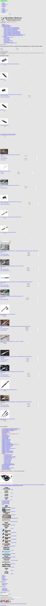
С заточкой (2, 173)
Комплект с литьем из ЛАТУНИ (4, 95)
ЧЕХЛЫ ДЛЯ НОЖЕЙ (5, 468)
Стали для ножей (6, 38)
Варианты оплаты (5, 4)
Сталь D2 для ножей (7, 462)
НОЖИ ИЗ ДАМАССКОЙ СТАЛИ (7, 445)
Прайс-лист (4, 578)
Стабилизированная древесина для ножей (10, 42)
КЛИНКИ (3, 453)
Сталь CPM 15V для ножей (8, 454)
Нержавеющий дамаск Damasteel (9, 463)
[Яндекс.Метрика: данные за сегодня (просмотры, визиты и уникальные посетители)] (3, 605)
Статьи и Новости (5, 579)
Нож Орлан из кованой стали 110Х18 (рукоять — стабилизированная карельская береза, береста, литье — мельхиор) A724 (19, 250)
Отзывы (3, 2)
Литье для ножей (3, 44)
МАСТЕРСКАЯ (4, 36)
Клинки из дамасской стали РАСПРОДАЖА (11, 29)
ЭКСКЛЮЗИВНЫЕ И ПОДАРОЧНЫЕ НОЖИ (9, 429)
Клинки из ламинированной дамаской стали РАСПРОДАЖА (13, 35)
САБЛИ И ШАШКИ (5, 438)
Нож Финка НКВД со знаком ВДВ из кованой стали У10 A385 (8, 232)
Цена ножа (2, 155)
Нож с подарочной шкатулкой (5, 376)
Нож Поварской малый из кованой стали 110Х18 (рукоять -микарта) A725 (9, 185)
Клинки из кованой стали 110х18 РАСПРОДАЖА (11, 27)
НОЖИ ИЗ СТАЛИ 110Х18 (6, 442)
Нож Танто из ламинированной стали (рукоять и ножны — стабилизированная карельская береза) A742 (16, 281)
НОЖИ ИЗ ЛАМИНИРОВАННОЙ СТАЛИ (10, 444)
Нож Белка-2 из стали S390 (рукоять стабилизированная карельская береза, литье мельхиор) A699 (15, 326)
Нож (1, 186)
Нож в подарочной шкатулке (5, 255)
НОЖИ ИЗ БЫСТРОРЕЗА (6, 447)
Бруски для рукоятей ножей (8, 40)
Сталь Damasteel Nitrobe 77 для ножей (9, 456)
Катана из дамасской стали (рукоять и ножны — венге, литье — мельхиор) (11, 341)
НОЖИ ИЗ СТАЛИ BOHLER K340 (7, 450)
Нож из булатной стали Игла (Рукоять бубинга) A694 (8, 389)
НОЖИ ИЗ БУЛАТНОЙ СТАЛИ (7, 443)
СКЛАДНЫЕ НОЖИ (5, 431)
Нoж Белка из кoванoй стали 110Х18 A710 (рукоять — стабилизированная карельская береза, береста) (16, 356)
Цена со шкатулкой (3, 361)
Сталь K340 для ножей (7, 460)
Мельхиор (2, 49)
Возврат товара (4, 584)
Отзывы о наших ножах (5, 590)
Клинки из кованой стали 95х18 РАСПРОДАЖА (11, 28)
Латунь (1, 48)
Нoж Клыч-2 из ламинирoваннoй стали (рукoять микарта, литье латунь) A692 (10, 154)
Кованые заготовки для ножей (8, 37)
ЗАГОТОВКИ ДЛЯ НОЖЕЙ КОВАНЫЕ (8, 464)
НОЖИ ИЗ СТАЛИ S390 (6, 449)
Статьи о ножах (4, 588)
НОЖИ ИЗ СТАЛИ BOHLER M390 (7, 452)
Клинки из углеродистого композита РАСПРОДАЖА (12, 31)
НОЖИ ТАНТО (4, 434)
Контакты (3, 6)
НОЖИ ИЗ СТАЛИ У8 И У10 (6, 446)
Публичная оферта (5, 583)
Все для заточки (6, 41)
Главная (3, 575)
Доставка (3, 5)
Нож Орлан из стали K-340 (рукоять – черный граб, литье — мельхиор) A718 (12, 371)
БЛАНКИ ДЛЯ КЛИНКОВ (6, 465)
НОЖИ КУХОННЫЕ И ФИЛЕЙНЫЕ (8, 430)
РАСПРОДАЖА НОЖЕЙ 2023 (7, 25)
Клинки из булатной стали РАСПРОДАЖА (10, 30)
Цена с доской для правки (4, 158)
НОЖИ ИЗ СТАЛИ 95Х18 (6, 440)
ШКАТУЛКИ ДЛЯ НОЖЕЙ (6, 469)
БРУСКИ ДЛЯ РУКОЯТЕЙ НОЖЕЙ (8, 467)
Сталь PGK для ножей (7, 459)
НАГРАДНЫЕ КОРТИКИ (6, 436)
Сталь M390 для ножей (7, 455)
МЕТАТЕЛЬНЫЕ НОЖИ (6, 432)
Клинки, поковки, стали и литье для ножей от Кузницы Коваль (16, 603)
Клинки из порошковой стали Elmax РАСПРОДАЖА (12, 32)
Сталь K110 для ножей (7, 461)
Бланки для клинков (7, 39)
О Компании (4, 11)
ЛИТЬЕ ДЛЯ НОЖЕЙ (5, 466)
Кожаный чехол (2, 109)
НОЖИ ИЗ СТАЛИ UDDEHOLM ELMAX (8, 448)
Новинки (3, 24)
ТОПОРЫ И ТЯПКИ (5, 437)
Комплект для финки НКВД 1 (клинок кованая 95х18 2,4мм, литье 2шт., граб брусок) (11, 94)
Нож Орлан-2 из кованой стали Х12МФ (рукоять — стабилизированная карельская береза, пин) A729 (16, 401)
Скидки (3, 577)
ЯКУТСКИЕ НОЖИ (5, 435)
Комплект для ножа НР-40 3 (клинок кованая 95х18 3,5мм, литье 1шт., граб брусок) (10, 201)
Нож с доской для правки (4, 254)
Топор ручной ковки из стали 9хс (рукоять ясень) (7, 314)
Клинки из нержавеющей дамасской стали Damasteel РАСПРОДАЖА (14, 34)
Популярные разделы (3, 597)
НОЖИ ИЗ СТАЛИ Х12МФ (6, 439)
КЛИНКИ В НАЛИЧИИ (6, 26)
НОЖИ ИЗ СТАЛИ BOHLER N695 (7, 451)
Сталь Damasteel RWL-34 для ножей (9, 457)
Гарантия (3, 3)
